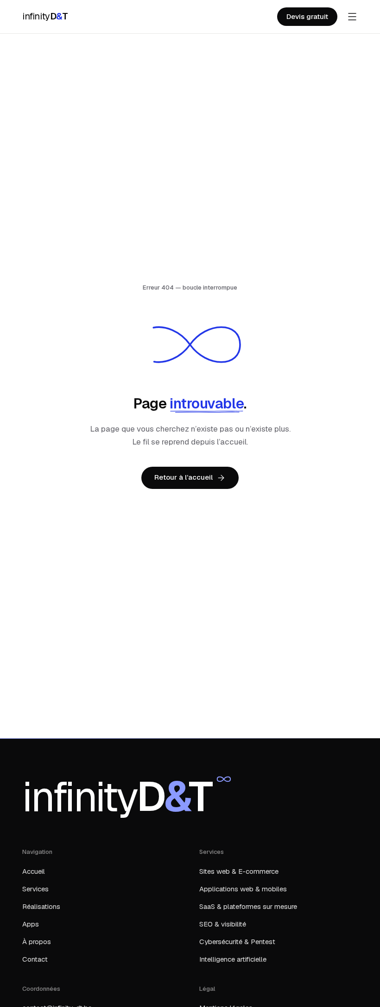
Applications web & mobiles (243, 888)
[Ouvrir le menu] (352, 16)
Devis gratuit (307, 16)
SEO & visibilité (222, 924)
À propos (36, 941)
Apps (30, 924)
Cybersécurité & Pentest (237, 941)
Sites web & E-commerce (239, 871)
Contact (35, 959)
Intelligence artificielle (232, 959)
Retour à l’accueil (183, 477)
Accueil (33, 871)
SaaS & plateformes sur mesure (248, 906)
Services (35, 888)
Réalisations (41, 906)
